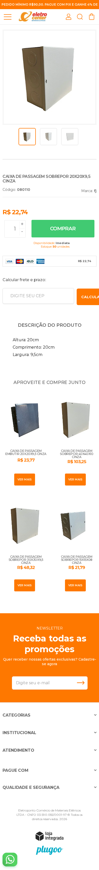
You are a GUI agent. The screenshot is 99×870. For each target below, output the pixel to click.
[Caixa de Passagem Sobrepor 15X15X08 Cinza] (75, 545)
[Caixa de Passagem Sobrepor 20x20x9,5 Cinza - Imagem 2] (48, 136)
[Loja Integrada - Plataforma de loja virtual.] (49, 835)
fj (95, 191)
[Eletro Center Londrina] (33, 16)
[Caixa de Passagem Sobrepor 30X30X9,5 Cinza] (24, 545)
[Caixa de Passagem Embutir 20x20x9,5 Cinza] (24, 439)
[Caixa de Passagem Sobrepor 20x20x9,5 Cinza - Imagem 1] (27, 136)
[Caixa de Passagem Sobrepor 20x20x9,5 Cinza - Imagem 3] (69, 136)
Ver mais (25, 479)
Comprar (63, 228)
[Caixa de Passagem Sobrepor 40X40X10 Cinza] (75, 439)
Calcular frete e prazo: (24, 279)
